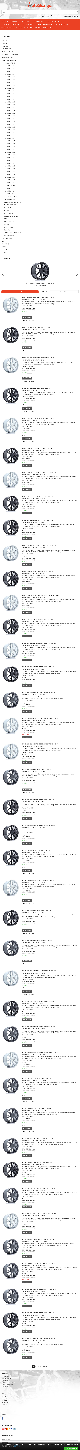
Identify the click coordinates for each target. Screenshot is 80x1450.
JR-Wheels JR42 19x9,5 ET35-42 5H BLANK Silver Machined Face (40, 1052)
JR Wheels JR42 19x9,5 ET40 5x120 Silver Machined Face (38, 358)
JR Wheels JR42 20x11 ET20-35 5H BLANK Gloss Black (37, 520)
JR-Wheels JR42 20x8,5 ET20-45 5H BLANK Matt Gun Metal (39, 1289)
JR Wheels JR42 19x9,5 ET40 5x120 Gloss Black (36, 328)
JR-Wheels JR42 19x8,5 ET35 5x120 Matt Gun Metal (37, 770)
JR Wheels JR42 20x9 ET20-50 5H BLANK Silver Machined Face (40, 643)
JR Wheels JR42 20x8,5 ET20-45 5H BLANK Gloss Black (38, 571)
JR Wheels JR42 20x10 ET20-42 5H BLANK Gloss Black (37, 448)
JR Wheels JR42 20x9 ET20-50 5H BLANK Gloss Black (37, 619)
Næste (39, 1366)
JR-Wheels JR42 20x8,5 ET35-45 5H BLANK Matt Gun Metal (39, 1339)
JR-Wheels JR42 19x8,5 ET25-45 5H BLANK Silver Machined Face (40, 718)
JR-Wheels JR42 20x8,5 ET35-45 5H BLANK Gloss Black (38, 1313)
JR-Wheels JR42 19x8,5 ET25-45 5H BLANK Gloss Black (40, 283)
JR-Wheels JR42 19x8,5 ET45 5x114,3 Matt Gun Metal (37, 941)
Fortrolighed (5, 1376)
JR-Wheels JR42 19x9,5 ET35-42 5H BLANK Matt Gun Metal (39, 1027)
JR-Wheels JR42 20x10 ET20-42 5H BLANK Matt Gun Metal (38, 1138)
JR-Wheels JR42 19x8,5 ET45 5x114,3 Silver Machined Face (39, 971)
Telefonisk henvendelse (8, 1382)
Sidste (45, 1366)
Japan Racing (29, 306)
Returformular (6, 1386)
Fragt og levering (6, 1378)
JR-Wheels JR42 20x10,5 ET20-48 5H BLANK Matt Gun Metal (39, 1239)
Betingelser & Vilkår (7, 1384)
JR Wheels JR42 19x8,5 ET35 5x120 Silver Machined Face (38, 297)
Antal (24, 314)
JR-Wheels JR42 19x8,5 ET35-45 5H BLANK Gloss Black (38, 800)
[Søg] (77, 12)
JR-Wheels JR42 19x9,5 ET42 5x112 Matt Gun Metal (37, 1108)
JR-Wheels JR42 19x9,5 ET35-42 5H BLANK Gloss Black (38, 1001)
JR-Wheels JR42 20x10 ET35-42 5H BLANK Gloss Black (38, 1162)
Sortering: (45, 291)
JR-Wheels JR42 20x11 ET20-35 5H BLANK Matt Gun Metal (38, 1263)
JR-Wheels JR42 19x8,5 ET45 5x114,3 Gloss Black (36, 911)
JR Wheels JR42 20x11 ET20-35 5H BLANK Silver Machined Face (40, 546)
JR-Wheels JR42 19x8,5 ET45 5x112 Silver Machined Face (38, 880)
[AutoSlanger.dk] (40, 4)
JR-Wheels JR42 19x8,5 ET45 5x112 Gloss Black (36, 850)
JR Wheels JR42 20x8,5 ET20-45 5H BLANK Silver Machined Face (40, 595)
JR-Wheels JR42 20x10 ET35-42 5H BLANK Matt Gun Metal (38, 1188)
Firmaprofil (5, 1380)
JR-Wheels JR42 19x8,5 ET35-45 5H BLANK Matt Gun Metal (39, 825)
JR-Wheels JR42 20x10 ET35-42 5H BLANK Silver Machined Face (40, 1214)
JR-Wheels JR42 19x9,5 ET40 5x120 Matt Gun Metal (37, 1078)
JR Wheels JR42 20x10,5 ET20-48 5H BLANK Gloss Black (38, 496)
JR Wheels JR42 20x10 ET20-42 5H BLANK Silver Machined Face (40, 472)
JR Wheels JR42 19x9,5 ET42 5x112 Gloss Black (36, 388)
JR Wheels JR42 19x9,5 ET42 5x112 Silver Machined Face (38, 418)
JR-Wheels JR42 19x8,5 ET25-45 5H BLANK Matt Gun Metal (39, 693)
